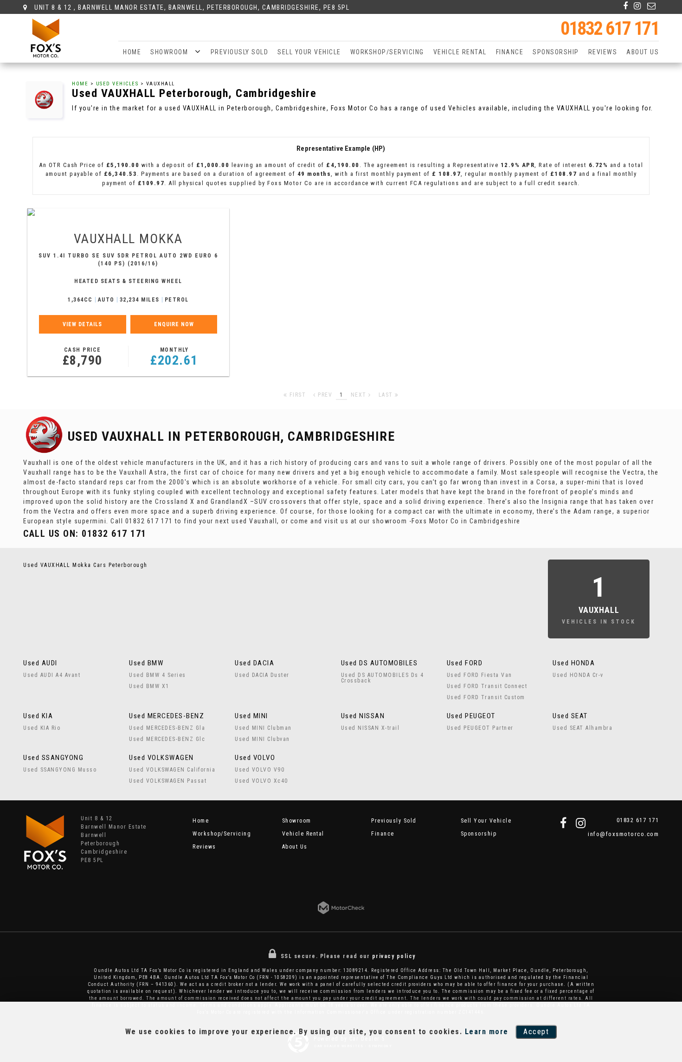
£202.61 (174, 357)
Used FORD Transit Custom (486, 697)
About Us (642, 52)
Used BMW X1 (149, 686)
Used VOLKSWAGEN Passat (167, 781)
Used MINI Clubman (263, 728)
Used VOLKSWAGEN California (172, 769)
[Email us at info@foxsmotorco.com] (651, 6)
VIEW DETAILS (82, 324)
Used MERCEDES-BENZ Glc (167, 739)
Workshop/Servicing (387, 52)
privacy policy (394, 956)
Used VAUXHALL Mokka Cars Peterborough (85, 565)
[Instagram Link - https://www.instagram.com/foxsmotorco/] (637, 6)
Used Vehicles (117, 84)
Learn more (486, 1031)
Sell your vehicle (309, 52)
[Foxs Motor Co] (45, 38)
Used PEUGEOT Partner (480, 728)
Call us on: (85, 533)
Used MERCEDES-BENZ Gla (167, 728)
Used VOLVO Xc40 (261, 781)
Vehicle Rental (460, 52)
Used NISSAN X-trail (370, 728)
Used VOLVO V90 (259, 769)
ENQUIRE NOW (174, 324)
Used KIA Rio (41, 728)
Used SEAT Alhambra (582, 728)
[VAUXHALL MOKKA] (128, 212)
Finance (510, 52)
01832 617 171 (609, 28)
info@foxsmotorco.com (623, 833)
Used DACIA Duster (262, 675)
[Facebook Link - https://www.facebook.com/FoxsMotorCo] (625, 6)
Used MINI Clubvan (262, 739)
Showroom (169, 52)
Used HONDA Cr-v (578, 675)
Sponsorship (556, 52)
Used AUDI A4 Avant (51, 675)
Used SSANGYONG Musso (60, 769)
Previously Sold (240, 52)
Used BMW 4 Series (157, 675)
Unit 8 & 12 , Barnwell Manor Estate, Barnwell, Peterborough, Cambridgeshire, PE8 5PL (190, 7)
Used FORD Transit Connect (487, 686)
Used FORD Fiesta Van (479, 675)
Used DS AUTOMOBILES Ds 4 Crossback (382, 678)
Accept (536, 1031)
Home (132, 52)
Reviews (603, 52)
